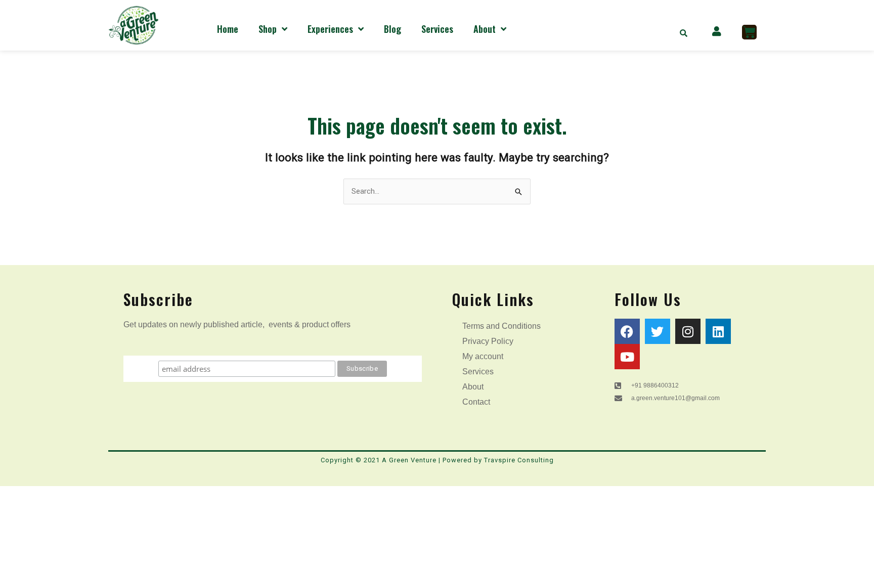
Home (227, 28)
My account (482, 356)
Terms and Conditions (501, 326)
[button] (683, 32)
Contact (476, 402)
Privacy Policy (487, 341)
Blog (392, 28)
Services (437, 28)
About (484, 28)
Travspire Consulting (519, 460)
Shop (267, 28)
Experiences (330, 28)
